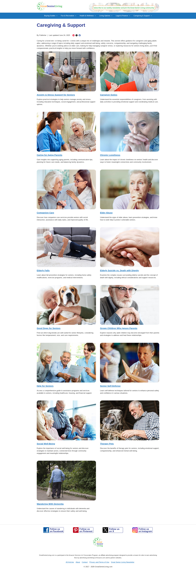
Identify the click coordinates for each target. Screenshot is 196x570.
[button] (56, 16)
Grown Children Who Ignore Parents (118, 328)
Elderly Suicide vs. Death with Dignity (119, 270)
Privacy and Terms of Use (99, 562)
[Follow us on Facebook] (53, 530)
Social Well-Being (46, 444)
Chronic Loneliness (110, 155)
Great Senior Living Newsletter (122, 562)
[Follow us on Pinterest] (83, 530)
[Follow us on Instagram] (142, 530)
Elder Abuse (106, 213)
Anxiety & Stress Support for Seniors (56, 95)
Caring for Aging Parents (49, 155)
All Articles (70, 562)
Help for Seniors (45, 386)
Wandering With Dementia (50, 504)
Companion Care (45, 213)
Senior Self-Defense (110, 386)
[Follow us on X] (113, 530)
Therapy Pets (107, 444)
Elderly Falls (43, 270)
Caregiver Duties (108, 95)
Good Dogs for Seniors (48, 328)
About (78, 562)
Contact (85, 562)
